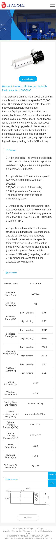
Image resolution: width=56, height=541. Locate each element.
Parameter (12, 273)
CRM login (28, 529)
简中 (30, 11)
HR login (39, 529)
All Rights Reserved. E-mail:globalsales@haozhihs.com (28, 538)
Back (29, 517)
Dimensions (12, 479)
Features (12, 150)
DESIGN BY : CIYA (41, 536)
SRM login (17, 529)
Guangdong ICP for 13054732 (20, 536)
